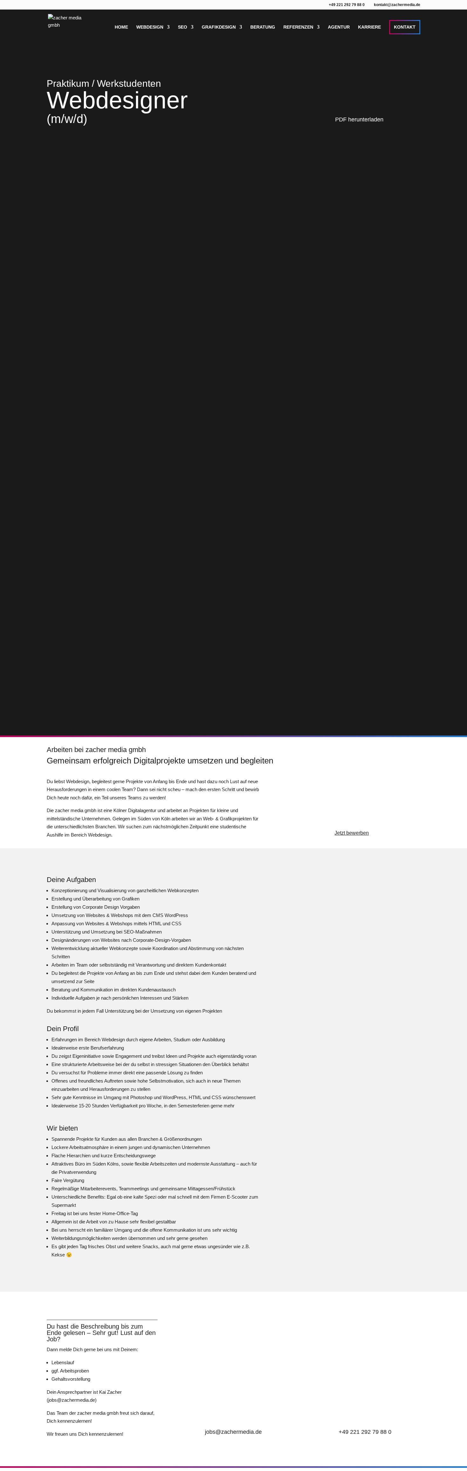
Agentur (339, 27)
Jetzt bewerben (352, 833)
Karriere (369, 27)
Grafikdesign (219, 27)
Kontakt (405, 27)
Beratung (262, 27)
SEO (182, 27)
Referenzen (298, 27)
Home (121, 27)
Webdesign (149, 27)
